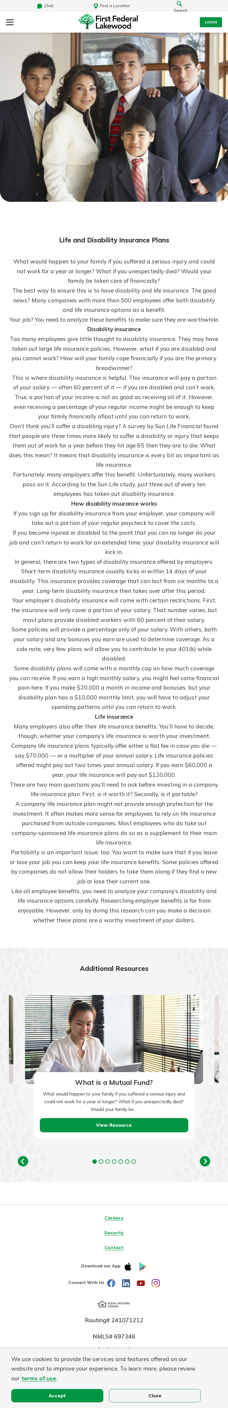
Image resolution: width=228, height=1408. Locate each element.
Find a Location (115, 5)
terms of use (38, 1378)
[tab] (94, 1161)
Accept (57, 1396)
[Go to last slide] (23, 1161)
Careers (114, 1218)
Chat (48, 5)
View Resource (114, 1125)
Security (114, 1233)
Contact (114, 1247)
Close (155, 1396)
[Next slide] (205, 1161)
